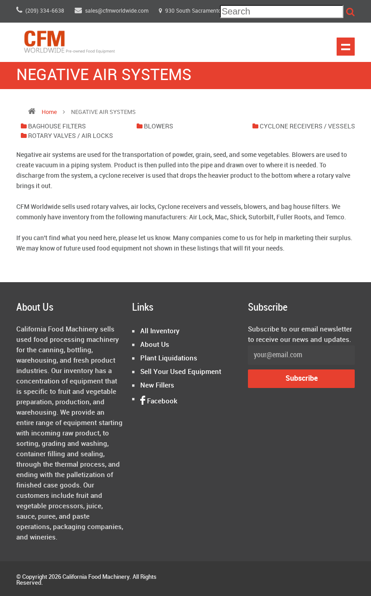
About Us (154, 345)
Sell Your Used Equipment (180, 372)
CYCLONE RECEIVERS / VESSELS (307, 126)
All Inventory (160, 331)
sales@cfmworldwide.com (117, 11)
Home (49, 112)
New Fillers (157, 385)
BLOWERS (158, 126)
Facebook (161, 401)
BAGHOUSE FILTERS (57, 126)
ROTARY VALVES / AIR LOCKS (70, 135)
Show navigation (346, 47)
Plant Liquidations (168, 358)
